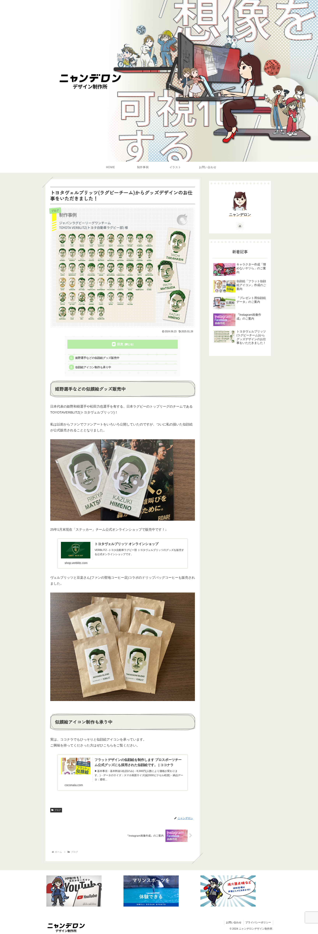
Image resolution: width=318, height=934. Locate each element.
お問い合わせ (233, 922)
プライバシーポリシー (258, 922)
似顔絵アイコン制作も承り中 (93, 367)
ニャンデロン (240, 215)
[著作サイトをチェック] (240, 226)
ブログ (57, 810)
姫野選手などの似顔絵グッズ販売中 (97, 357)
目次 (120, 344)
